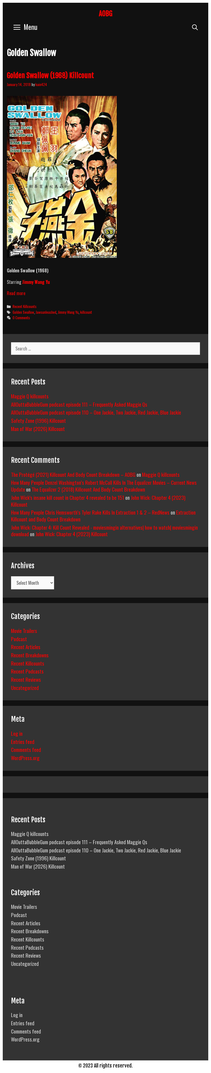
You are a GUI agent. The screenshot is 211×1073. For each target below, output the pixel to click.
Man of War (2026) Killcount (38, 428)
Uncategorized (25, 687)
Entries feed (22, 741)
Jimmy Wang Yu (36, 282)
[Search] (195, 27)
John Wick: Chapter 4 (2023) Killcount (71, 534)
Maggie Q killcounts (30, 396)
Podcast (19, 639)
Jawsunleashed (46, 312)
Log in (17, 733)
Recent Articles (25, 646)
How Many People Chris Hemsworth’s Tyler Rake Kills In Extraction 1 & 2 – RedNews (90, 512)
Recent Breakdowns (30, 655)
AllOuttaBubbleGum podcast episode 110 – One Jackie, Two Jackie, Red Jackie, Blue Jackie (96, 412)
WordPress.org (25, 757)
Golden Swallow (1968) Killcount (50, 75)
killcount (86, 312)
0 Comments (21, 317)
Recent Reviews (26, 679)
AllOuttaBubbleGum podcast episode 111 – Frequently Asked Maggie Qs (79, 404)
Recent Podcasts (27, 671)
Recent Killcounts (25, 306)
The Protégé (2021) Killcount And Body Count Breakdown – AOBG (73, 474)
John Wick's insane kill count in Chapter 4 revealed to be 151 (67, 497)
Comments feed (26, 749)
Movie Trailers (24, 630)
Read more (16, 293)
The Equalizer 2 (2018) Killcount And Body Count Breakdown (88, 489)
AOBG (105, 13)
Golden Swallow (23, 312)
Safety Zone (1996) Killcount (38, 420)
